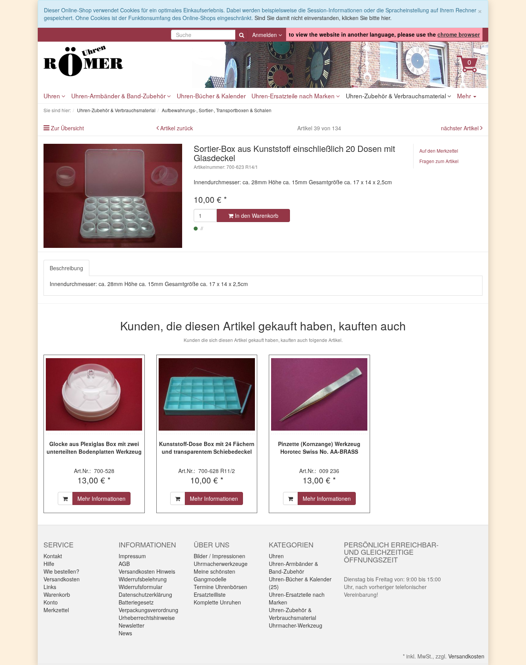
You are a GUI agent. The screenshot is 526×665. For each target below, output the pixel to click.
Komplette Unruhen (217, 602)
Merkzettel (56, 610)
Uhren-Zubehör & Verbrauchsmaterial (396, 95)
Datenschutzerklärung (145, 594)
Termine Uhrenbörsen (220, 587)
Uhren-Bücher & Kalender (211, 95)
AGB (124, 563)
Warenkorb (57, 594)
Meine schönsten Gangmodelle (214, 575)
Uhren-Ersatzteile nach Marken (293, 95)
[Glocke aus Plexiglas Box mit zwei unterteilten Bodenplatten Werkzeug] (94, 394)
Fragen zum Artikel (439, 161)
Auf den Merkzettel (438, 150)
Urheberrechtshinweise (147, 617)
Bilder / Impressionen (219, 556)
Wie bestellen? (61, 571)
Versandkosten (62, 579)
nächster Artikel (460, 128)
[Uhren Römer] (113, 60)
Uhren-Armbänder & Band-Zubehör (119, 95)
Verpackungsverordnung (148, 610)
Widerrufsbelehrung (143, 579)
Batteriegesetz (136, 602)
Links (50, 587)
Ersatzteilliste (210, 594)
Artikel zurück (176, 128)
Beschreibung (66, 268)
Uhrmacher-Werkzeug (295, 625)
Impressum (132, 556)
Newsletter (131, 625)
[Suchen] (241, 35)
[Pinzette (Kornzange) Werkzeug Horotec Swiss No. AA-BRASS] (319, 394)
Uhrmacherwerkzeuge (221, 563)
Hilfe (49, 563)
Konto (51, 602)
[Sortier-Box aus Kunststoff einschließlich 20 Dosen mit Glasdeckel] (113, 196)
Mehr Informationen (101, 498)
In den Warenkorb (255, 215)
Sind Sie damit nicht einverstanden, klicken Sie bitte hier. (323, 18)
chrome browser (458, 34)
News (125, 633)
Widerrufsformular (140, 587)
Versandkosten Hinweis (147, 571)
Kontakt (53, 556)
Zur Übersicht (67, 128)
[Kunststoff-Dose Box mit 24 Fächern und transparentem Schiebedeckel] (207, 394)
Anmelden (265, 35)
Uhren (53, 95)
